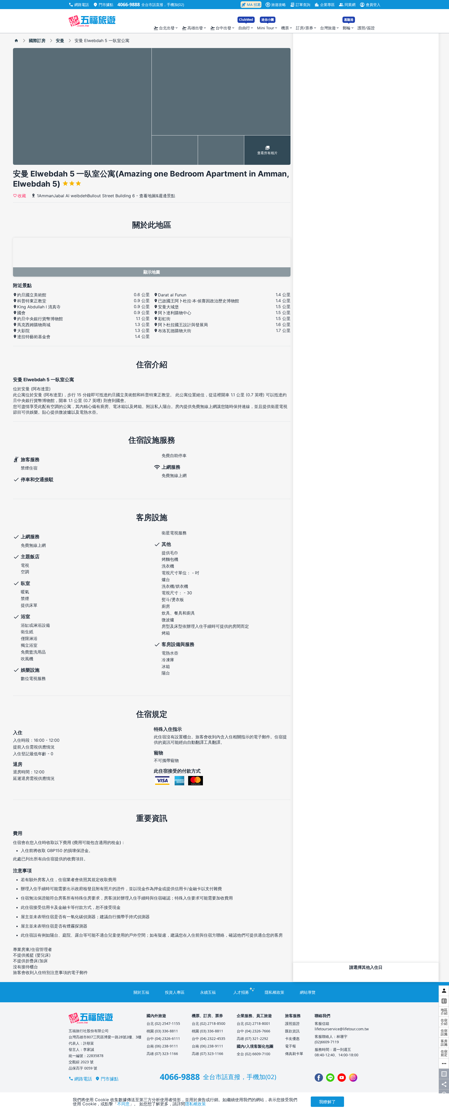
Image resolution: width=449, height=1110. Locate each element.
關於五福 (141, 992)
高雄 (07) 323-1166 (162, 1053)
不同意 (123, 1103)
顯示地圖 (151, 272)
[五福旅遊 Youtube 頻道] (342, 1077)
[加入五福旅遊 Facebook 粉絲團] (319, 1077)
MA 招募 (251, 5)
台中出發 (222, 28)
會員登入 (370, 4)
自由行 (246, 26)
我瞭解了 (327, 1101)
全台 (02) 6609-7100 (253, 1053)
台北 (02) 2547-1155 (163, 1023)
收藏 (22, 195)
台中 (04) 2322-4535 (208, 1038)
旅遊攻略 (276, 4)
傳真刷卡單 (294, 1053)
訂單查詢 (300, 4)
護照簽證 (292, 1023)
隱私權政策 (274, 992)
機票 (287, 27)
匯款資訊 (292, 1031)
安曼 (60, 40)
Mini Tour (267, 26)
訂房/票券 (306, 27)
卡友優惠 (292, 1038)
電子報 (290, 1046)
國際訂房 (37, 40)
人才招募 (241, 992)
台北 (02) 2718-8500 (208, 1023)
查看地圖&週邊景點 (157, 195)
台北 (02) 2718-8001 (253, 1023)
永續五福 (208, 992)
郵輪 (348, 26)
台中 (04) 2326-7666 (253, 1031)
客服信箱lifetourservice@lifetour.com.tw (342, 1026)
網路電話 (79, 4)
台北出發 (166, 28)
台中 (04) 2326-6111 (163, 1038)
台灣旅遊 (330, 27)
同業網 (347, 4)
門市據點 (103, 4)
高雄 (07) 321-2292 (252, 1038)
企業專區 (324, 4)
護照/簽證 (366, 27)
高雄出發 (194, 28)
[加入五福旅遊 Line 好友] (330, 1077)
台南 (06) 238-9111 (162, 1046)
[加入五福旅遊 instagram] (353, 1077)
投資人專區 (174, 992)
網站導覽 (307, 992)
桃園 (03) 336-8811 (162, 1031)
